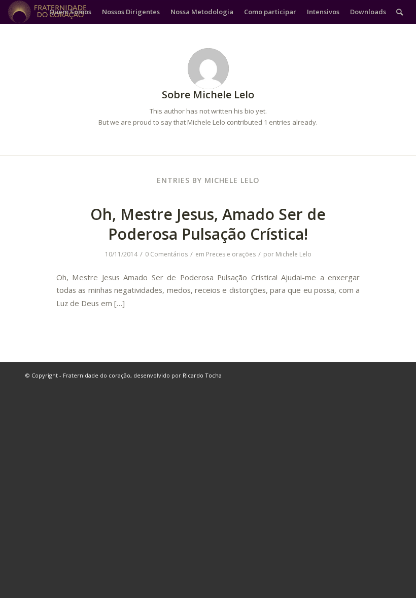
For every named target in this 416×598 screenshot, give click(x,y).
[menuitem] (70, 12)
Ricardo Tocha (202, 375)
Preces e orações (231, 254)
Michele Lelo (293, 254)
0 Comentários (166, 254)
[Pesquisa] (399, 12)
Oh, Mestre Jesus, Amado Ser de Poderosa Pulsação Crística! (208, 224)
